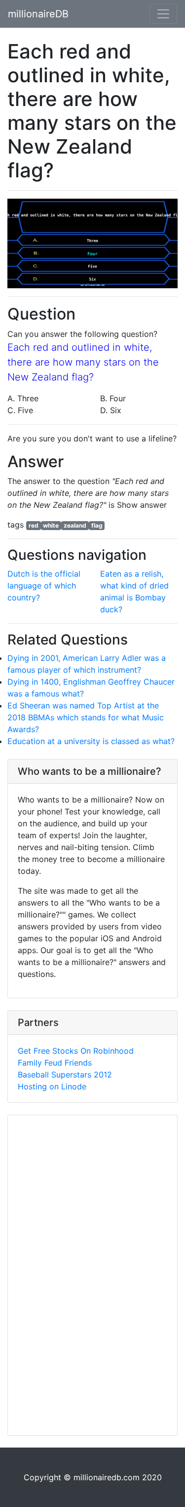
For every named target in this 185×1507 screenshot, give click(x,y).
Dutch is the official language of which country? (43, 585)
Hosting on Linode (52, 1086)
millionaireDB (38, 14)
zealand (75, 525)
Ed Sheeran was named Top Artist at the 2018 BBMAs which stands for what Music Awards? (85, 717)
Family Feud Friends (55, 1063)
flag (97, 525)
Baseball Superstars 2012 (65, 1074)
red (33, 525)
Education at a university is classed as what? (91, 741)
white (51, 525)
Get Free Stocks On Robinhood (76, 1051)
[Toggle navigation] (163, 14)
